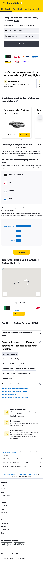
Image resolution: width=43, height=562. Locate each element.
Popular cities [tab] (7, 378)
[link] (21, 252)
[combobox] (10, 26)
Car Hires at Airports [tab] (10, 354)
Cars (5, 474)
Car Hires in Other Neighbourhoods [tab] (15, 359)
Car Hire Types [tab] (8, 368)
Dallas (35, 474)
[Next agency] (38, 294)
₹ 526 (16, 20)
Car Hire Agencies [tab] (27, 364)
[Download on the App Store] (19, 544)
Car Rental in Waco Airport (11, 394)
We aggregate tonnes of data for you (16, 463)
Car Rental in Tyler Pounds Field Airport (15, 397)
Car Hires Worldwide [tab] (10, 364)
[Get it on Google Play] (6, 544)
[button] (3, 3)
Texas (29, 474)
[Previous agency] (5, 294)
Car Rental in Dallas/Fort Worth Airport (15, 388)
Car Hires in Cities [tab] (9, 373)
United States (22, 474)
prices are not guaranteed (9, 452)
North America (12, 474)
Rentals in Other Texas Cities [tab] (25, 368)
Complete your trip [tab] (24, 373)
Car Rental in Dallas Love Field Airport (15, 391)
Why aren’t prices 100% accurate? (15, 466)
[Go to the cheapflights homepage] (15, 3)
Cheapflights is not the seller (13, 459)
